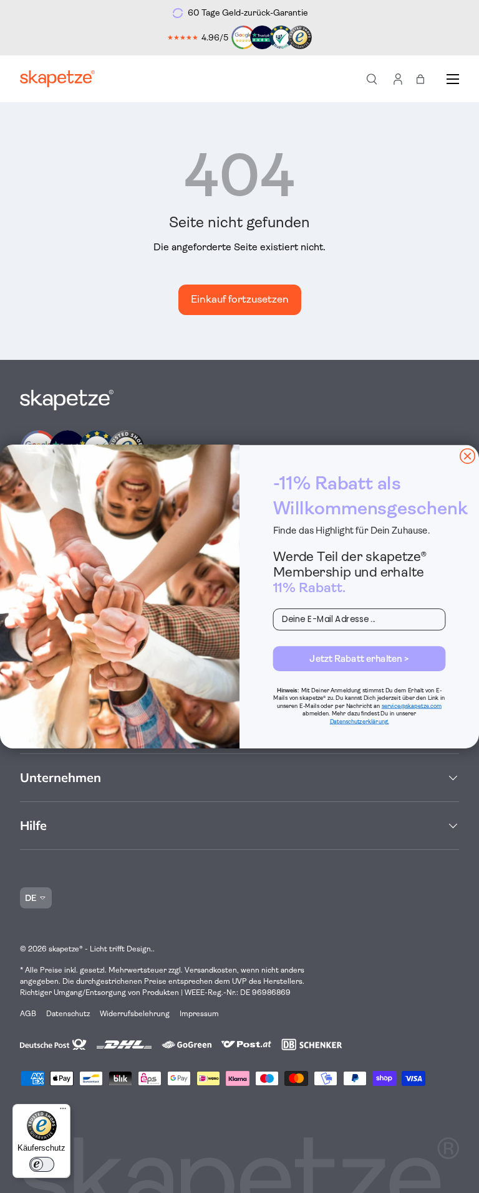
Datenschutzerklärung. (359, 721)
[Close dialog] (467, 456)
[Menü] (63, 1111)
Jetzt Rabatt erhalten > (359, 658)
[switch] (41, 1164)
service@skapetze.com (412, 705)
